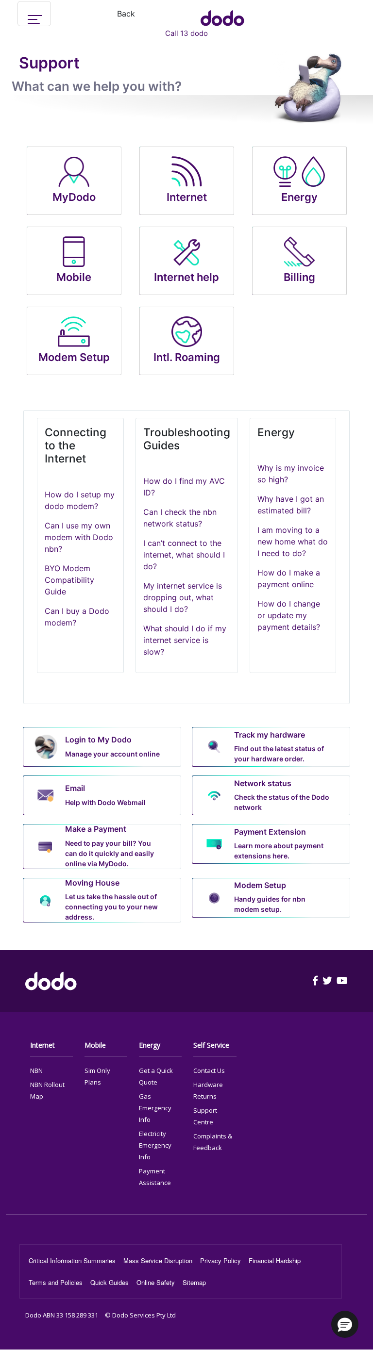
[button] (344, 1324)
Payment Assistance (155, 1177)
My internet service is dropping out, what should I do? (182, 597)
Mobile (95, 1045)
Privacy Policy (220, 1260)
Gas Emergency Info (155, 1108)
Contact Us (209, 1070)
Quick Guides (109, 1282)
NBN (36, 1070)
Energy (149, 1045)
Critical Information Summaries (72, 1260)
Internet (42, 1045)
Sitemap (194, 1282)
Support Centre (205, 1116)
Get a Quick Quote (156, 1076)
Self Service (211, 1045)
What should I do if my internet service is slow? (184, 640)
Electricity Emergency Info (155, 1145)
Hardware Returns (208, 1090)
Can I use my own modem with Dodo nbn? (79, 537)
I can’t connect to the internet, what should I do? (184, 554)
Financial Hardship (275, 1260)
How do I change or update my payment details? (288, 615)
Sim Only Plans (97, 1076)
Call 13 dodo (186, 33)
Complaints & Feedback (212, 1142)
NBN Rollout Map (47, 1090)
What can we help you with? (97, 86)
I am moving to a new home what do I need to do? (292, 541)
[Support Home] (222, 13)
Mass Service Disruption (157, 1260)
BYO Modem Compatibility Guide (69, 579)
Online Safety (155, 1282)
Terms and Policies (56, 1282)
